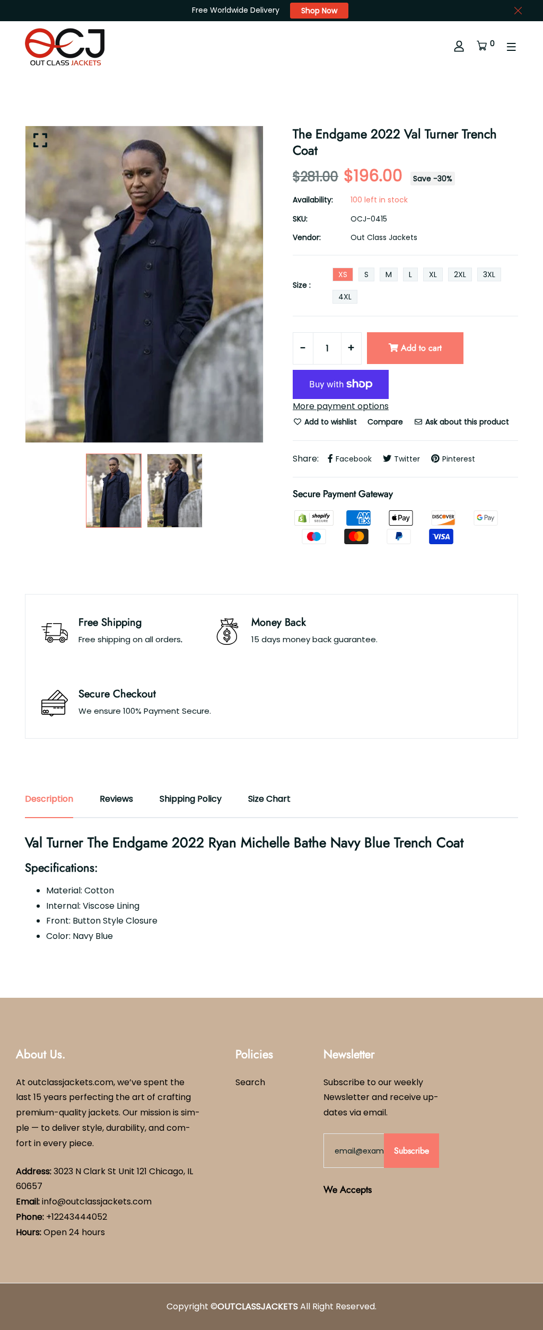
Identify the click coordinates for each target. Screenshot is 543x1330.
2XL (460, 274)
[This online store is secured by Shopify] (315, 517)
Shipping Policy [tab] (191, 799)
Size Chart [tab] (269, 799)
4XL (345, 296)
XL (433, 274)
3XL (489, 274)
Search (250, 1082)
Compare (385, 421)
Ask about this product (466, 421)
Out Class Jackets (384, 237)
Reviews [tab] (116, 799)
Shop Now (319, 10)
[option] (144, 284)
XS (342, 274)
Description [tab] (49, 799)
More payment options (341, 406)
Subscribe (411, 1151)
